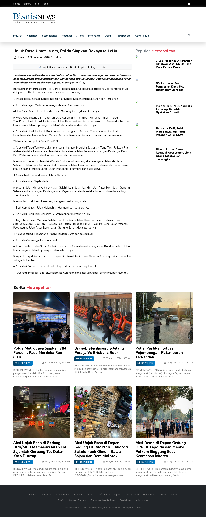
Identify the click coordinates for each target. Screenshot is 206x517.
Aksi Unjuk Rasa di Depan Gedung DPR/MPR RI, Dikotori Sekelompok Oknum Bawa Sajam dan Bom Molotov (101, 449)
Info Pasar (94, 36)
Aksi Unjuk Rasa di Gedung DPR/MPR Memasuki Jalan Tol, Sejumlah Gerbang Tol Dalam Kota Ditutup (40, 449)
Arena (80, 36)
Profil (61, 500)
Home (17, 3)
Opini (108, 36)
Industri (17, 36)
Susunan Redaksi (77, 500)
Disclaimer (126, 500)
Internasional (49, 36)
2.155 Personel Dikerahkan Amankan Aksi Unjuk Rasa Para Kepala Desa (174, 64)
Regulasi (66, 36)
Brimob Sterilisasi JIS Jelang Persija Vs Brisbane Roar (99, 350)
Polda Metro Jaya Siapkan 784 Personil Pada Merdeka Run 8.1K (39, 353)
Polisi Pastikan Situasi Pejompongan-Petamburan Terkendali (159, 353)
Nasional (32, 36)
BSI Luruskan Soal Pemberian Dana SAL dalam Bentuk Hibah (170, 87)
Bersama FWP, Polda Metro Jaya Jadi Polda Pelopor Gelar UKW (170, 132)
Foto (37, 3)
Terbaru (27, 3)
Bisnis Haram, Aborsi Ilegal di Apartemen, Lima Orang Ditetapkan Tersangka (173, 154)
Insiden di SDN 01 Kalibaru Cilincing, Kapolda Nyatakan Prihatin (174, 109)
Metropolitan (123, 36)
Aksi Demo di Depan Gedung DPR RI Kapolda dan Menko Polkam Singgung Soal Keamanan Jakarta (161, 449)
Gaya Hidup (142, 36)
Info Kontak (142, 500)
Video (45, 3)
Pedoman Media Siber (103, 500)
